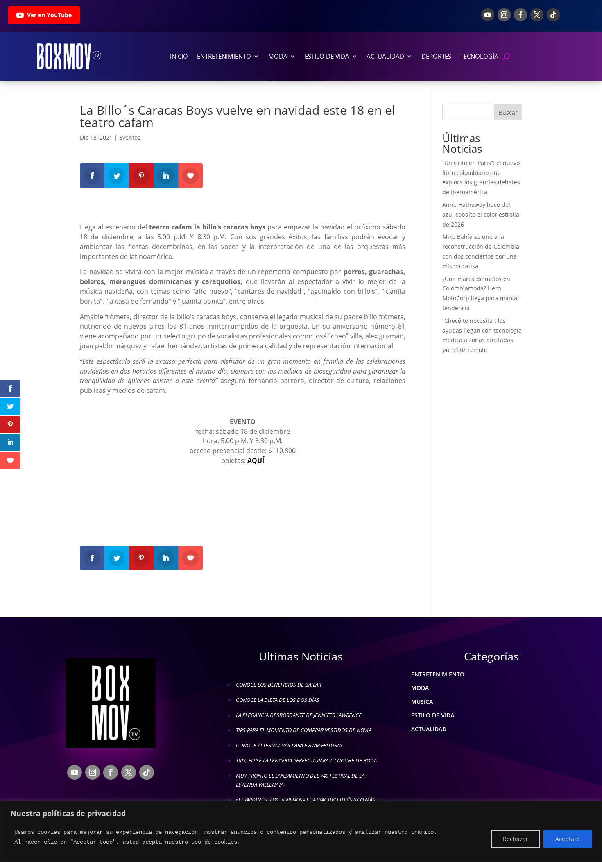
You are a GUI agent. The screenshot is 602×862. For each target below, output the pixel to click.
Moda (277, 56)
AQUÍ (255, 460)
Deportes (436, 56)
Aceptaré (567, 839)
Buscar (508, 112)
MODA (420, 688)
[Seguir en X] (536, 14)
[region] (301, 831)
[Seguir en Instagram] (504, 14)
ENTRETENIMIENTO (437, 674)
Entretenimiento (224, 56)
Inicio (179, 56)
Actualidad (385, 56)
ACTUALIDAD (428, 729)
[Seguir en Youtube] (487, 14)
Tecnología (479, 56)
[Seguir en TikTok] (553, 14)
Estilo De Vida (327, 56)
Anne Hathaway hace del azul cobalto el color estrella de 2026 (480, 214)
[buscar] (506, 56)
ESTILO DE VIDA (432, 715)
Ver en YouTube (49, 15)
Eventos (129, 137)
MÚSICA (422, 701)
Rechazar (515, 839)
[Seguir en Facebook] (520, 14)
